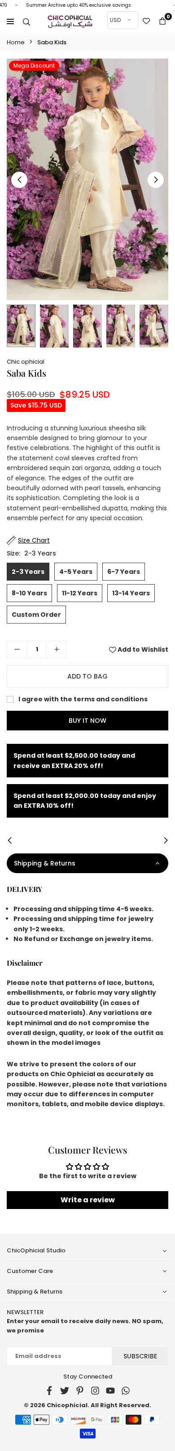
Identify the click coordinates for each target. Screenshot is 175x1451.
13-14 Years (131, 593)
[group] (87, 179)
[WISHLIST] (146, 21)
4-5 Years (75, 571)
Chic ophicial (25, 361)
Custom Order (36, 614)
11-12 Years (79, 593)
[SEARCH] (26, 21)
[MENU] (10, 21)
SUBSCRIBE (140, 1356)
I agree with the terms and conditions (82, 699)
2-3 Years (28, 571)
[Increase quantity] (56, 649)
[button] (162, 21)
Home (16, 42)
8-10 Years (29, 593)
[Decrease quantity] (17, 649)
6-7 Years (123, 571)
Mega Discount (34, 65)
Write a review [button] (88, 1200)
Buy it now (87, 720)
